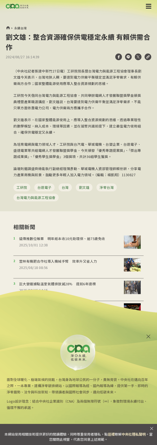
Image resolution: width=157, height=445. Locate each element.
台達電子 (44, 187)
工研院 (21, 187)
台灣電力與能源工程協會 (36, 197)
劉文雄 (84, 187)
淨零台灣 (107, 187)
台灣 (65, 187)
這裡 (111, 434)
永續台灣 (20, 28)
